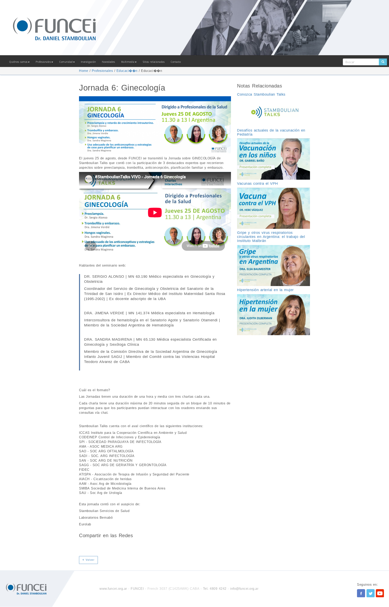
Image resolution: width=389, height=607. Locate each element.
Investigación (88, 62)
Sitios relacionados (154, 62)
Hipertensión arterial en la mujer (265, 290)
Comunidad (66, 62)
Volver (89, 559)
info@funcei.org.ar (244, 588)
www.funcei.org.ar (113, 588)
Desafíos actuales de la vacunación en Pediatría (271, 132)
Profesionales (43, 62)
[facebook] (361, 593)
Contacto (176, 62)
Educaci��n (127, 70)
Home (83, 70)
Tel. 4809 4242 (215, 588)
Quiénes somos (18, 62)
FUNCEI (137, 588)
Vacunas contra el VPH (257, 183)
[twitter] (371, 593)
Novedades (108, 62)
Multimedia (128, 62)
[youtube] (380, 593)
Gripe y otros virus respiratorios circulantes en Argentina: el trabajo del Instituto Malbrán (271, 237)
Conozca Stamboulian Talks (261, 94)
